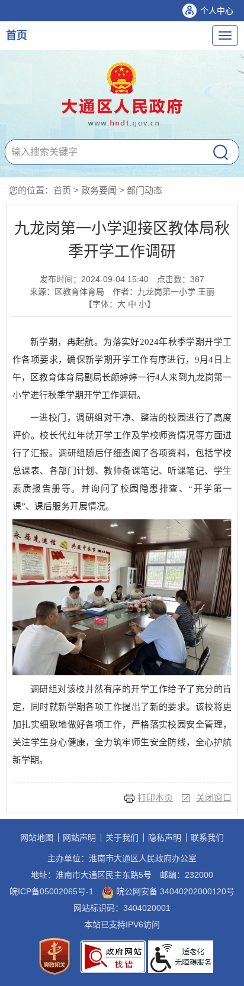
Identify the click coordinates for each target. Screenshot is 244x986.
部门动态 (144, 190)
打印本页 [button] (155, 798)
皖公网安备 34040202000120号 (174, 891)
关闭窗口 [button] (214, 798)
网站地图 (36, 837)
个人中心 (216, 10)
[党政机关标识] (54, 956)
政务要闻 (99, 190)
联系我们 (207, 837)
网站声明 (79, 837)
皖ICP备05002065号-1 (51, 891)
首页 (16, 35)
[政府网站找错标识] (113, 956)
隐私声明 (164, 837)
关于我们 (122, 837)
